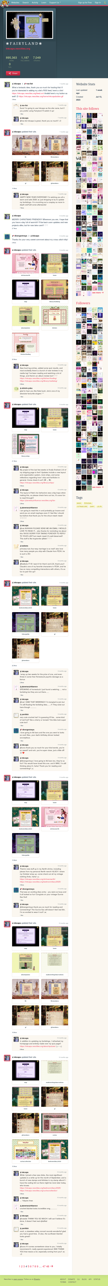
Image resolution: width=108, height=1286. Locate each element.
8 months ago (64, 216)
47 (44, 1266)
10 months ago (63, 923)
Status (97, 1279)
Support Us (54, 2)
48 (47, 1266)
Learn (43, 2)
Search (26, 2)
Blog (84, 1279)
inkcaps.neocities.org (18, 48)
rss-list (29, 83)
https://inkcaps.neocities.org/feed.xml (28, 93)
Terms (63, 1282)
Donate (71, 1279)
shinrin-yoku (27, 388)
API (90, 1279)
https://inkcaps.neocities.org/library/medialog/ (38, 381)
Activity (35, 2)
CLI (78, 1279)
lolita (99, 506)
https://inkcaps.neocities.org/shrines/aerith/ (37, 879)
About (63, 1279)
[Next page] (51, 1266)
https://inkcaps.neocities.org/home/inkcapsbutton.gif (41, 96)
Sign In (98, 2)
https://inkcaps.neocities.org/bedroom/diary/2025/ (40, 881)
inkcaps (17, 83)
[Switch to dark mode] (105, 2)
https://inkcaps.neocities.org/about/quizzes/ (38, 1046)
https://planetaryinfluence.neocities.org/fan (37, 500)
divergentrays (20, 235)
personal (88, 503)
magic (79, 503)
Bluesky (37, 1279)
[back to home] (5, 3)
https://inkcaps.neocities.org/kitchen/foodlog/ (38, 378)
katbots (25, 546)
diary (92, 506)
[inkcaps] (7, 132)
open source (18, 1279)
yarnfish (25, 714)
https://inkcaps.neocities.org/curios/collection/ (38, 1190)
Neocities (7, 1279)
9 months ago (64, 582)
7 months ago (64, 84)
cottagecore (82, 506)
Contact (72, 1282)
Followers (83, 303)
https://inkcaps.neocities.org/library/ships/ (37, 482)
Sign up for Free (85, 2)
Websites (15, 2)
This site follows (87, 108)
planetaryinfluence (30, 507)
